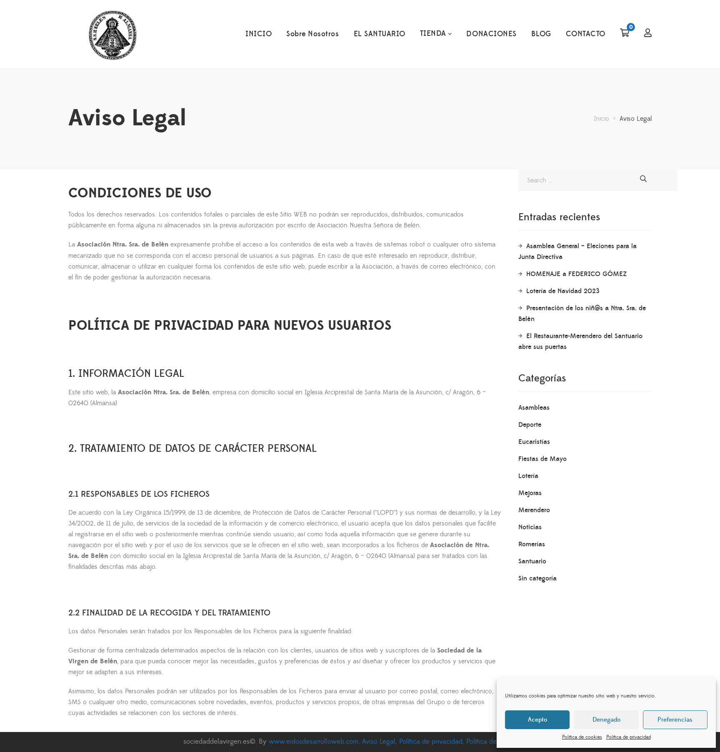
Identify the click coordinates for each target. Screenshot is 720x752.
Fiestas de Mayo (542, 459)
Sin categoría (537, 578)
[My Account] (648, 34)
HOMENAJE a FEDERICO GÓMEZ (576, 274)
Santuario (532, 561)
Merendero (534, 510)
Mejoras (530, 493)
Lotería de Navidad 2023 (563, 291)
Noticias (530, 527)
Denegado (606, 720)
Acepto (537, 720)
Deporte (529, 425)
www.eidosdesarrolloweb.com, (315, 741)
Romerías (531, 544)
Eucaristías (534, 442)
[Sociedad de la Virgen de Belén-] (112, 34)
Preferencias (675, 720)
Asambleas (534, 407)
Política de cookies (582, 737)
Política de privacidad (628, 737)
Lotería (528, 476)
